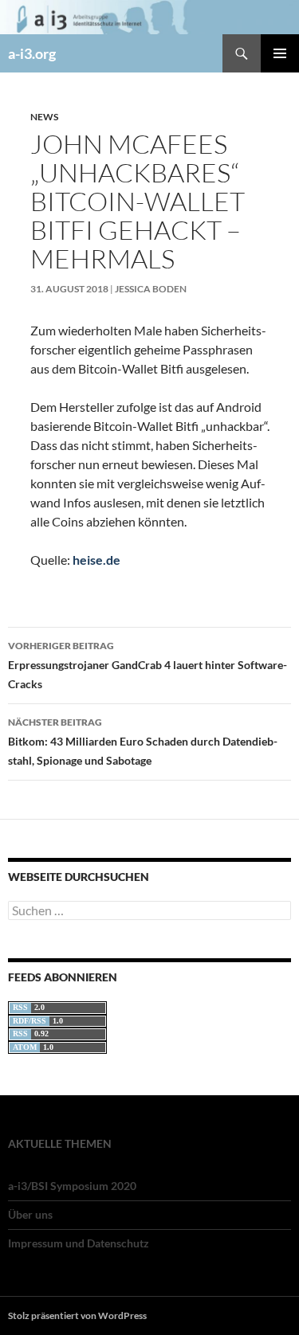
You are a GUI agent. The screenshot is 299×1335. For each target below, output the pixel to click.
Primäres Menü (280, 53)
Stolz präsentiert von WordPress (77, 1315)
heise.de (96, 559)
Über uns (30, 1214)
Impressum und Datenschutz (78, 1243)
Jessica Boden (151, 289)
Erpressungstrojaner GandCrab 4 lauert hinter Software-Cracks (147, 665)
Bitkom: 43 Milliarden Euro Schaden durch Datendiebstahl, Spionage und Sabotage (142, 741)
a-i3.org (32, 53)
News (44, 117)
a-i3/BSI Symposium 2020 (72, 1185)
